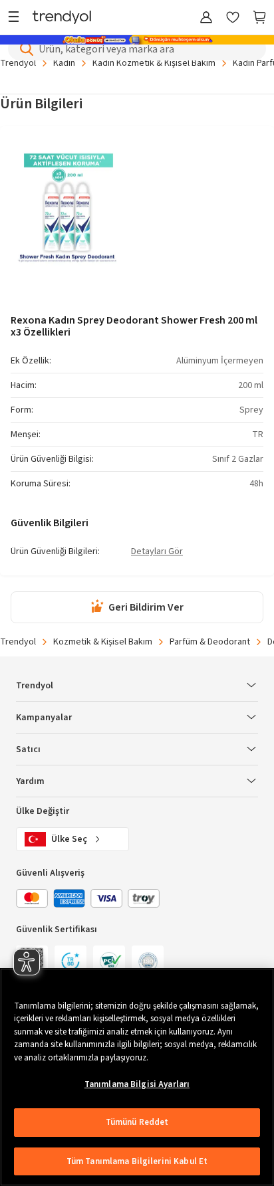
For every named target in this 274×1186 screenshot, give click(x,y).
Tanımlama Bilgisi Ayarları (137, 1084)
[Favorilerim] (232, 18)
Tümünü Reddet (137, 1122)
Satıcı (28, 749)
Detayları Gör (157, 552)
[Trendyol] (62, 18)
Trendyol (18, 63)
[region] (137, 1077)
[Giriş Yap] (206, 18)
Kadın (64, 63)
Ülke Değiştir (42, 811)
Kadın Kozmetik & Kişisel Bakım (153, 63)
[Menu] (17, 18)
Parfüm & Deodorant (210, 642)
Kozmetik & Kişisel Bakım (102, 642)
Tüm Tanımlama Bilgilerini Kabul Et (137, 1161)
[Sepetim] (259, 18)
